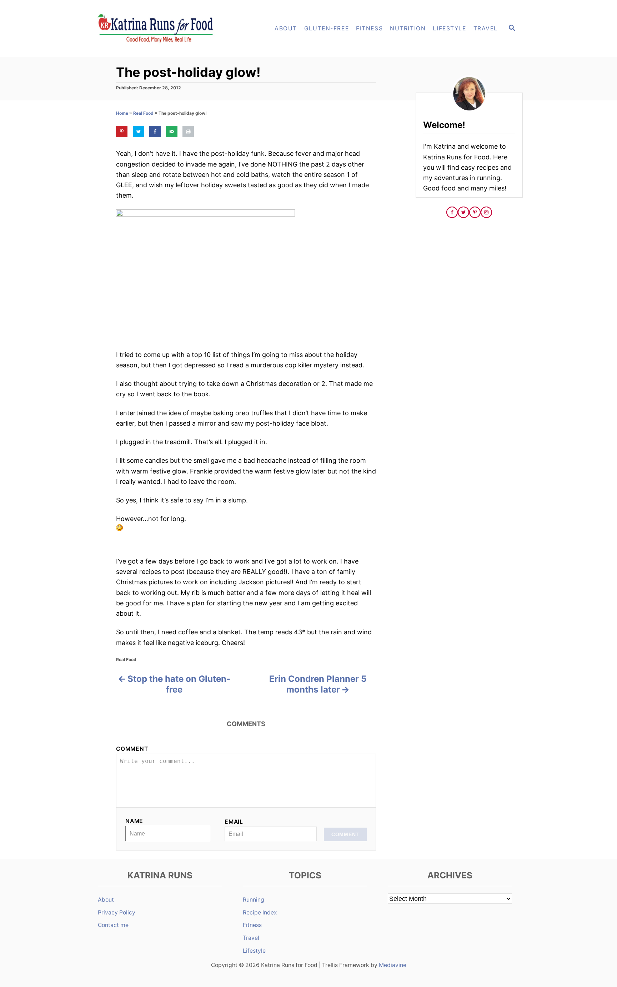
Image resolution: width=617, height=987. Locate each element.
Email (234, 821)
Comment (132, 748)
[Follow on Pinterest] (475, 212)
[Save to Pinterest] (121, 131)
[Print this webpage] (188, 131)
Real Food (143, 113)
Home (122, 113)
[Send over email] (171, 131)
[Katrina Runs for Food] (158, 28)
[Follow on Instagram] (486, 212)
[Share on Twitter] (138, 131)
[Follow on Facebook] (452, 212)
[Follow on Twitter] (463, 212)
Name (134, 821)
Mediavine (392, 965)
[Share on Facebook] (155, 131)
